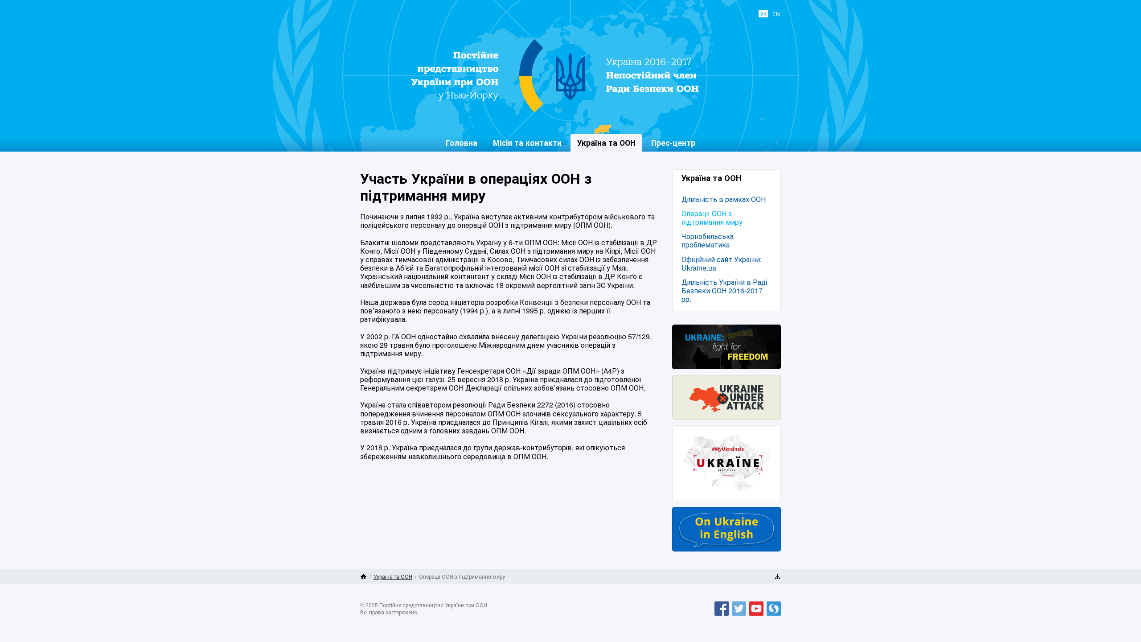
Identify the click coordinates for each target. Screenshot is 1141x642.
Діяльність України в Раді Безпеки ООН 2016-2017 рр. (724, 290)
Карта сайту (777, 576)
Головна (461, 142)
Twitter (739, 615)
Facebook (721, 615)
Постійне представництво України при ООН (564, 111)
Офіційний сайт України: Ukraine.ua (721, 263)
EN (776, 13)
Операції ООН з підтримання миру (712, 217)
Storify (774, 615)
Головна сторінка (363, 576)
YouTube (756, 615)
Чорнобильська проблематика (707, 240)
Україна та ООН (392, 576)
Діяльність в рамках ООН (723, 199)
